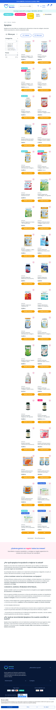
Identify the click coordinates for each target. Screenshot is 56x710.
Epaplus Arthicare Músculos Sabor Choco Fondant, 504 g (43, 361)
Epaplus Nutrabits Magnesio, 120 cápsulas (27, 416)
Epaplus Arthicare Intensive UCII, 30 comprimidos (25, 195)
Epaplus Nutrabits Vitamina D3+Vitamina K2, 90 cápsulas (27, 444)
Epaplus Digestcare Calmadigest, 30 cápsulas (44, 195)
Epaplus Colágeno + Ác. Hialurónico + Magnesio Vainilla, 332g (27, 84)
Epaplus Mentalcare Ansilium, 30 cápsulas (43, 305)
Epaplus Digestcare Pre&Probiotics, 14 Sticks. (44, 499)
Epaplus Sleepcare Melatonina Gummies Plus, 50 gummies (28, 278)
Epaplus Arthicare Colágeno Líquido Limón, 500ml (44, 388)
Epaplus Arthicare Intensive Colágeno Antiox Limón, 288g (44, 112)
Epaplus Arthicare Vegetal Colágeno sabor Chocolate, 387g (27, 361)
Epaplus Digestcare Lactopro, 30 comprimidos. (28, 527)
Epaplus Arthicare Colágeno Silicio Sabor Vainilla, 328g (43, 167)
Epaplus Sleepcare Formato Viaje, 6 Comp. (43, 527)
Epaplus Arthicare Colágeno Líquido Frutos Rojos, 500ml (27, 388)
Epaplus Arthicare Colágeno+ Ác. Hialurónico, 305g (42, 57)
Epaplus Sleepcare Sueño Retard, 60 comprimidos (27, 140)
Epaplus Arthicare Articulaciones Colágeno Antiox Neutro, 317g (27, 333)
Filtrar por (39, 35)
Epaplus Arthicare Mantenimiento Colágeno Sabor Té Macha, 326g (44, 333)
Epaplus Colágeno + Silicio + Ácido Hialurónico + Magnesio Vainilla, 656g (27, 250)
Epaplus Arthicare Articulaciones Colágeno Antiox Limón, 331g (27, 167)
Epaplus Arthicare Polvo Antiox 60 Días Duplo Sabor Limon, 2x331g (27, 471)
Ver (44, 505)
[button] (50, 5)
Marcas (9, 22)
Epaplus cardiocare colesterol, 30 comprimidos (26, 305)
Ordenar (27, 35)
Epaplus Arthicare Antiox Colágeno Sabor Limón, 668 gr (44, 222)
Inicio (5, 22)
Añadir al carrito (28, 62)
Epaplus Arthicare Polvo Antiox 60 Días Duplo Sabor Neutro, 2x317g (44, 471)
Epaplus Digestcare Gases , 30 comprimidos (28, 222)
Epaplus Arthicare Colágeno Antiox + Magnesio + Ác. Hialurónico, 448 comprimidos (42, 84)
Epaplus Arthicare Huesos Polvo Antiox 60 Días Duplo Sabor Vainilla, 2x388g (44, 444)
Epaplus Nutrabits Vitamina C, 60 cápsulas (44, 416)
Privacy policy (52, 699)
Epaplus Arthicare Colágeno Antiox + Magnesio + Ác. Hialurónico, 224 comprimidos (26, 112)
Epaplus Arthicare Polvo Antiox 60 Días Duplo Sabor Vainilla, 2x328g (27, 499)
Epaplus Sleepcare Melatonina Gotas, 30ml (44, 250)
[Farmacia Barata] (9, 6)
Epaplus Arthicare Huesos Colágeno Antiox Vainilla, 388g (44, 140)
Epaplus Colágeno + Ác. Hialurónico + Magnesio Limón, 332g (27, 57)
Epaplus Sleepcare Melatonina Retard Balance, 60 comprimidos (44, 278)
